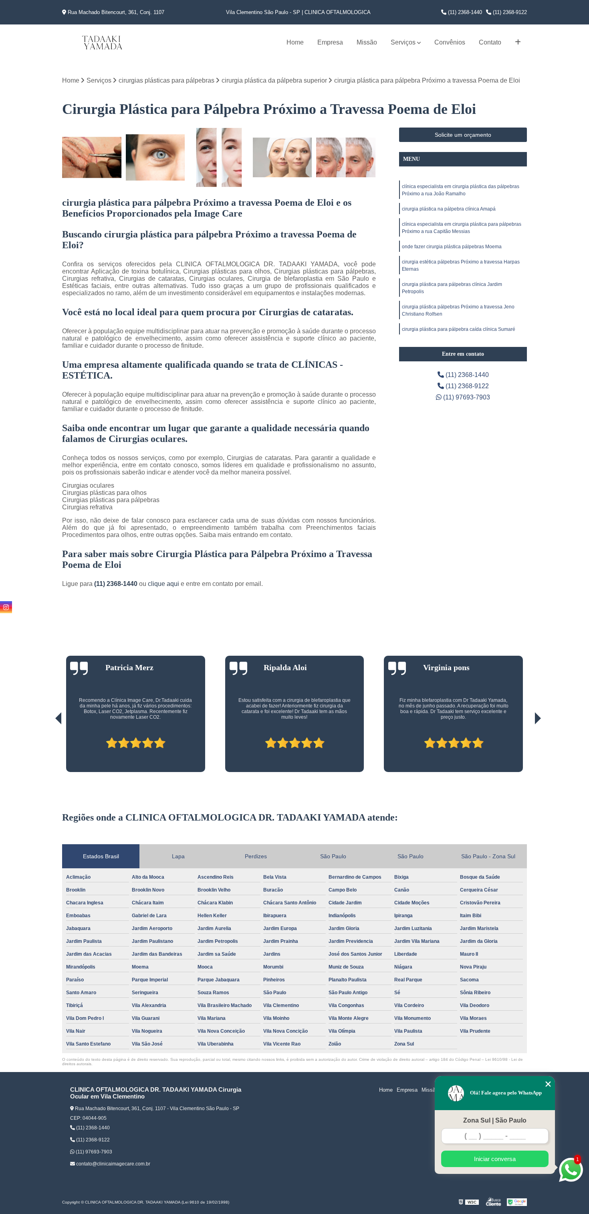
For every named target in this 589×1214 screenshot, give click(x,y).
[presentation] (47, 749)
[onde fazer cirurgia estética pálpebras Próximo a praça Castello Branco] (283, 157)
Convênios (449, 42)
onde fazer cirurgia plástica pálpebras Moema (452, 246)
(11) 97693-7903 (466, 397)
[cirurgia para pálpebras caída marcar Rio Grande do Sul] (346, 157)
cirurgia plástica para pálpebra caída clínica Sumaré (458, 329)
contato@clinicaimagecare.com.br (112, 1164)
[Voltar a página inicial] (102, 42)
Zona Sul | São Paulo (494, 1120)
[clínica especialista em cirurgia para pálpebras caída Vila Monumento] (92, 157)
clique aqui (163, 583)
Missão (367, 42)
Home (295, 42)
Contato (490, 42)
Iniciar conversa (495, 1158)
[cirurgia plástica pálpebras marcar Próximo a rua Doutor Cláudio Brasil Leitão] (156, 157)
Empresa (330, 42)
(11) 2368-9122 (509, 12)
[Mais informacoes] (518, 42)
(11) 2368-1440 (464, 12)
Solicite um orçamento (463, 135)
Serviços (403, 42)
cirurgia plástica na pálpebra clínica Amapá (449, 209)
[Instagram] (6, 607)
